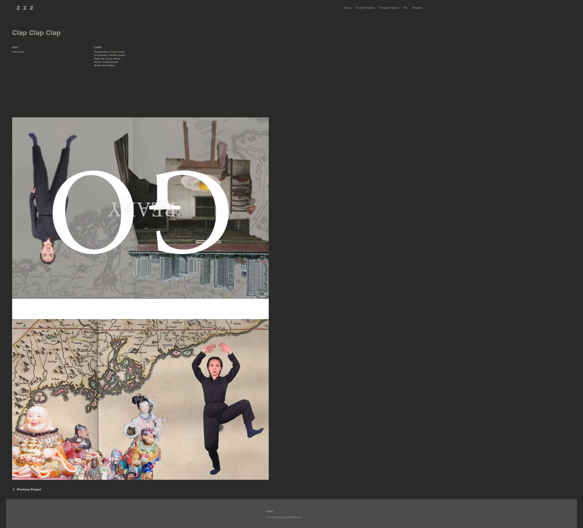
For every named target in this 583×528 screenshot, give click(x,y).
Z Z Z (25, 8)
